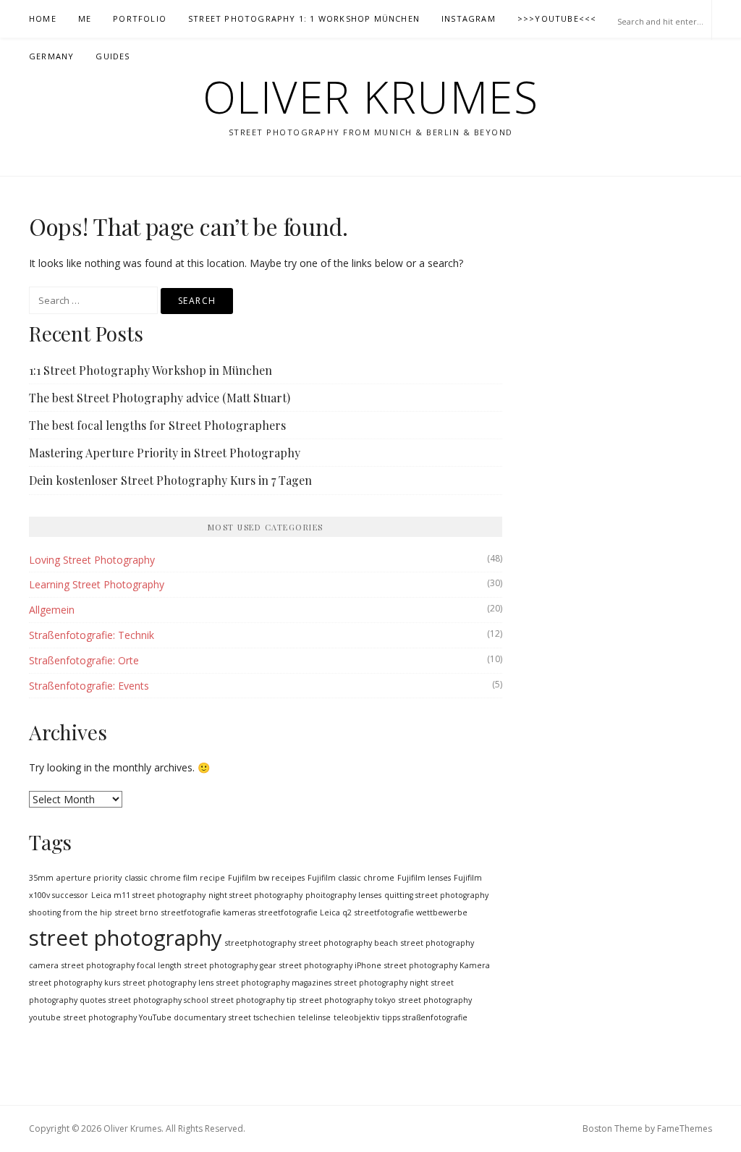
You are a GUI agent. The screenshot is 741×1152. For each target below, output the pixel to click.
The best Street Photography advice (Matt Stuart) (159, 397)
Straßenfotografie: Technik (91, 635)
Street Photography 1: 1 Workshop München (304, 18)
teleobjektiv (356, 1017)
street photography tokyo (348, 1000)
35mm (41, 878)
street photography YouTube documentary (145, 1017)
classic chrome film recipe (174, 878)
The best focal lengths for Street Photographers (157, 425)
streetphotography (260, 943)
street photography (125, 937)
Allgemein (52, 610)
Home (42, 18)
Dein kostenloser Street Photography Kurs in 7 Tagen (170, 480)
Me (84, 18)
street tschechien (262, 1017)
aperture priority (89, 878)
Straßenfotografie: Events (89, 686)
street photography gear (230, 965)
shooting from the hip (70, 912)
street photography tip (254, 1000)
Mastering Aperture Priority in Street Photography (164, 452)
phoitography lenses (343, 895)
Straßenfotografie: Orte (84, 660)
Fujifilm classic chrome (351, 878)
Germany (51, 56)
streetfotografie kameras (208, 912)
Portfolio (139, 18)
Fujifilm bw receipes (266, 878)
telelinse (314, 1017)
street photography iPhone (330, 965)
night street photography (255, 895)
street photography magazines (273, 983)
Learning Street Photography (96, 584)
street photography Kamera (437, 965)
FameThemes (684, 1128)
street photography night (381, 983)
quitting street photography (436, 895)
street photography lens (168, 983)
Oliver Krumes (371, 97)
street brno (136, 912)
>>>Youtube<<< (557, 18)
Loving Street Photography (92, 560)
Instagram (468, 18)
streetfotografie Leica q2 (305, 912)
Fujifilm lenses (424, 878)
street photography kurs (74, 983)
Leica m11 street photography (148, 895)
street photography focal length (122, 965)
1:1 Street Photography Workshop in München (150, 370)
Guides (113, 56)
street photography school (158, 1000)
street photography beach (348, 943)
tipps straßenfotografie (424, 1017)
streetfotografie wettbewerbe (411, 912)
